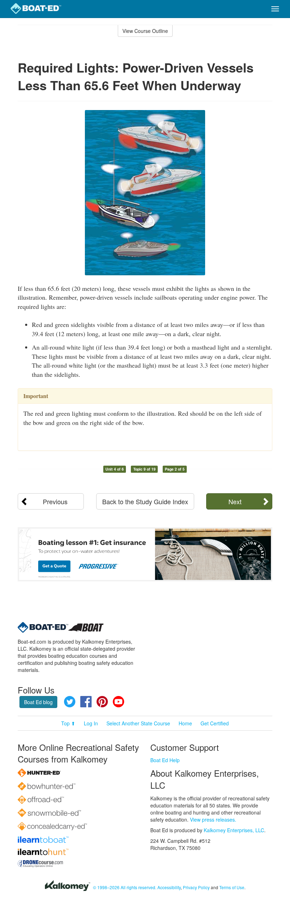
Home (185, 723)
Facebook (86, 701)
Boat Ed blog (38, 702)
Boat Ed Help (165, 760)
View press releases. (213, 819)
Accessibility (169, 887)
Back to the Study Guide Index (145, 501)
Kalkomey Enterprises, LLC (234, 830)
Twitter (69, 701)
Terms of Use (231, 887)
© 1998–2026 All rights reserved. (124, 887)
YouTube (118, 701)
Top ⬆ (68, 723)
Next (235, 501)
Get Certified (215, 723)
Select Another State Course (138, 723)
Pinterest (102, 701)
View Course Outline (145, 30)
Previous (55, 501)
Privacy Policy (196, 887)
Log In (91, 723)
